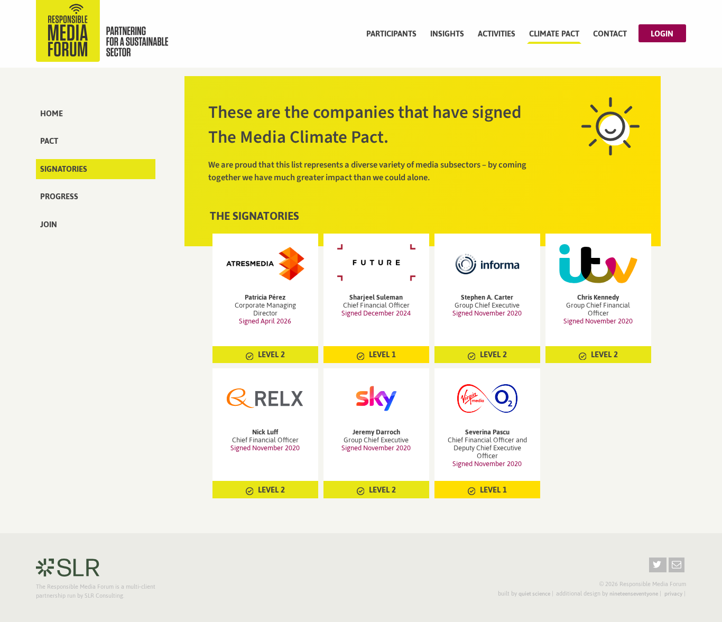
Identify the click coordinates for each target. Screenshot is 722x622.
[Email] (676, 565)
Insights (447, 33)
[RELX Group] (265, 398)
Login (662, 33)
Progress (59, 196)
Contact (610, 33)
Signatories (63, 168)
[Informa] (487, 264)
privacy (673, 594)
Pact (49, 140)
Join (48, 224)
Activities (496, 33)
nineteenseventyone (633, 594)
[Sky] (376, 398)
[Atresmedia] (265, 264)
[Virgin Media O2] (487, 398)
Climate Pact (554, 33)
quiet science (534, 594)
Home (51, 113)
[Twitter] (658, 565)
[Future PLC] (376, 264)
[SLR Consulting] (67, 567)
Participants (391, 33)
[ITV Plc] (598, 264)
